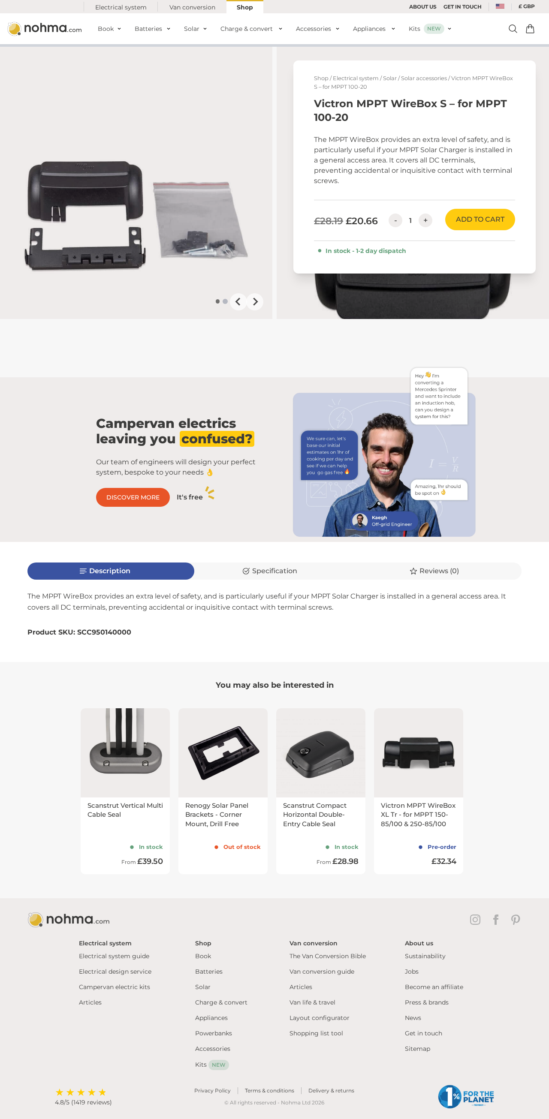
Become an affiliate (434, 987)
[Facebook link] (497, 919)
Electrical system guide (114, 956)
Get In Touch (462, 6)
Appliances (211, 1018)
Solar (390, 78)
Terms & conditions (269, 1090)
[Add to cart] (530, 29)
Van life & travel (312, 1002)
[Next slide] (254, 301)
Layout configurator (320, 1018)
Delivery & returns (331, 1090)
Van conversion (192, 7)
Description (109, 571)
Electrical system (121, 7)
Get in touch (423, 1033)
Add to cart (480, 219)
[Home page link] (45, 28)
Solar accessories (424, 78)
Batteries (209, 971)
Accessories (212, 1049)
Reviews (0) (439, 571)
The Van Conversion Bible (328, 956)
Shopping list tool (316, 1033)
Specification (274, 571)
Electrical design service (115, 971)
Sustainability (425, 956)
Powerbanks (213, 1033)
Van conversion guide (322, 971)
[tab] (218, 301)
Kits (210, 1064)
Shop (245, 7)
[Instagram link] (477, 919)
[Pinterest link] (516, 919)
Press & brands (427, 1002)
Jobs (412, 971)
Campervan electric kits (114, 987)
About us (423, 6)
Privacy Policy (212, 1090)
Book (203, 956)
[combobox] (500, 7)
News (413, 1018)
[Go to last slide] (238, 301)
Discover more (133, 497)
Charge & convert (221, 1002)
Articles (90, 1002)
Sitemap (417, 1049)
